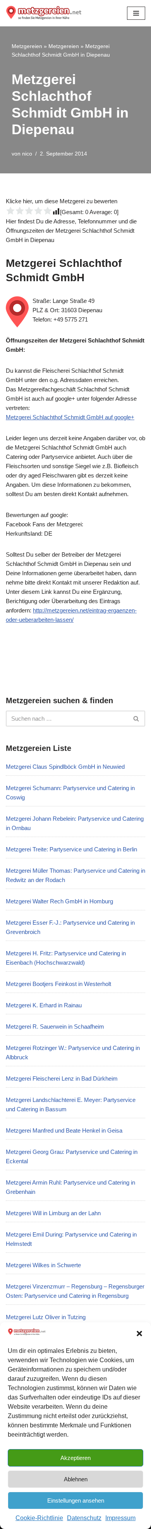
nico (27, 154)
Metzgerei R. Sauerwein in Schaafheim (55, 1026)
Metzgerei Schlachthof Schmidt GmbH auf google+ (70, 417)
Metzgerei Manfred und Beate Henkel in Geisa (64, 1130)
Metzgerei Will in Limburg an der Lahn (53, 1213)
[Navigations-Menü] (136, 13)
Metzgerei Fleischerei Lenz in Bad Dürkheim (62, 1078)
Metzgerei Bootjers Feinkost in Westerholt (58, 984)
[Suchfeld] (136, 718)
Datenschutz (84, 1518)
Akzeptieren (75, 1458)
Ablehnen (76, 1479)
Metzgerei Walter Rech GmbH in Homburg (59, 901)
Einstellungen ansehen (75, 1500)
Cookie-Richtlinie (39, 1518)
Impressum (120, 1518)
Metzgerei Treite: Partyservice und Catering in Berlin (71, 849)
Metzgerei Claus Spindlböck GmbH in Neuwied (65, 766)
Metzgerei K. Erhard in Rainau (44, 1005)
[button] (139, 1333)
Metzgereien (27, 46)
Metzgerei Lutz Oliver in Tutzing (46, 1317)
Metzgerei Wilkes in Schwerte (43, 1265)
